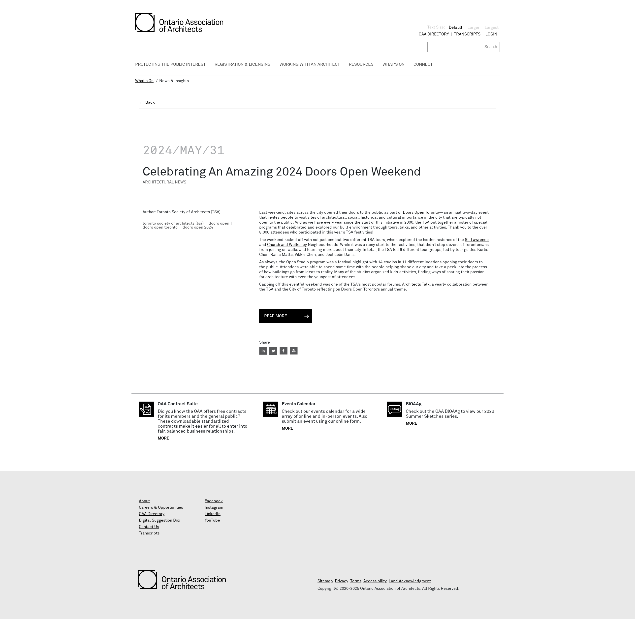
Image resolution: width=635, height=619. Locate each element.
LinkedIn (213, 514)
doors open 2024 (198, 227)
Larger (473, 27)
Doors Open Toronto (421, 212)
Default (455, 27)
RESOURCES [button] (361, 64)
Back (150, 102)
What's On (144, 81)
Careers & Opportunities (161, 507)
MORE (163, 438)
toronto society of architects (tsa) (173, 223)
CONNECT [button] (423, 64)
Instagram (214, 507)
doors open (219, 223)
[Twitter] (273, 351)
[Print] (294, 351)
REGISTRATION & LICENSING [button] (243, 64)
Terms (355, 581)
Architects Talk (416, 284)
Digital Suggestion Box (159, 520)
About (144, 501)
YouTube (212, 520)
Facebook (214, 501)
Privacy (341, 581)
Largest (492, 27)
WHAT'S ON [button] (393, 64)
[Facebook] (283, 351)
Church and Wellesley (287, 245)
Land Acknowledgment (410, 581)
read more (275, 316)
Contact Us (149, 527)
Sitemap (325, 581)
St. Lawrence (477, 240)
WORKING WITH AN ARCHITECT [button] (310, 64)
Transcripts (467, 34)
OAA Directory (434, 34)
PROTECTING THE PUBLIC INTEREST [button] (170, 64)
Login (491, 34)
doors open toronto (160, 227)
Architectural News (164, 182)
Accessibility (375, 581)
